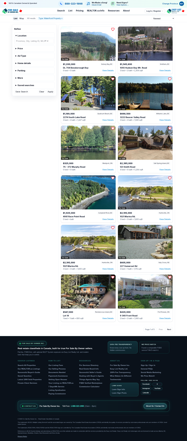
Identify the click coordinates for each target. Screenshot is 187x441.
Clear (41, 91)
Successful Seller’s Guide (90, 372)
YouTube (157, 388)
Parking (21, 70)
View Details (108, 70)
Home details (24, 63)
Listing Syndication (57, 390)
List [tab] (15, 18)
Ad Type (22, 56)
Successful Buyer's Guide (29, 372)
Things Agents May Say (89, 379)
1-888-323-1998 (77, 406)
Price (20, 48)
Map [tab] (21, 18)
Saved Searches (25, 376)
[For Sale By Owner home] (12, 11)
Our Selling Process (57, 369)
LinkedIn (146, 393)
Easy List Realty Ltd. (119, 369)
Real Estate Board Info (89, 369)
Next (169, 329)
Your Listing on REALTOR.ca (60, 383)
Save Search (21, 91)
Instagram (146, 388)
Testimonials (115, 379)
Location (22, 35)
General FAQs (147, 369)
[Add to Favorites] (113, 29)
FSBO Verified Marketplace (90, 383)
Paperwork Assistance (58, 376)
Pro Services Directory (88, 365)
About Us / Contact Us (155, 406)
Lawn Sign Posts (119, 393)
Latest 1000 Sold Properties (30, 379)
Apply (50, 91)
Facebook (146, 384)
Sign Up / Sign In (148, 365)
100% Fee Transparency (120, 372)
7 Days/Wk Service (56, 387)
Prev (161, 329)
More (20, 78)
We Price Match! (148, 376)
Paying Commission (57, 394)
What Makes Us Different (120, 376)
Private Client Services (27, 383)
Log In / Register (153, 11)
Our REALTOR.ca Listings (29, 369)
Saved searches (26, 85)
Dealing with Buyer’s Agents (91, 376)
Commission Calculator (89, 387)
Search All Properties (27, 365)
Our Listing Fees (55, 365)
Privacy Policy (22, 436)
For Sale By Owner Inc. (120, 365)
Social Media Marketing (151, 372)
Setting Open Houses (57, 379)
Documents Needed (57, 372)
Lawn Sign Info (118, 389)
